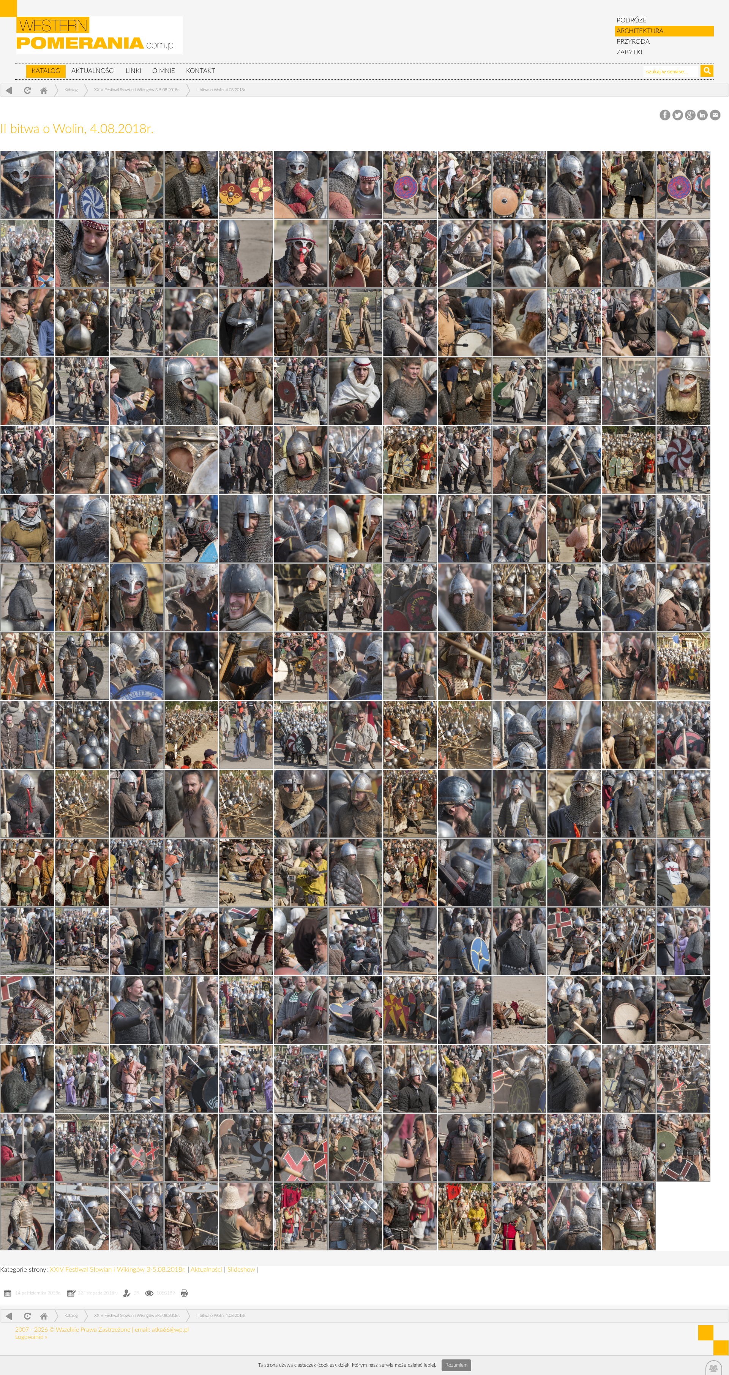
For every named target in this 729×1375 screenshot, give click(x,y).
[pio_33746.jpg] (27, 528)
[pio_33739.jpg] (136, 666)
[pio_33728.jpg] (628, 803)
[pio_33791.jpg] (191, 803)
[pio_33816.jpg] (27, 322)
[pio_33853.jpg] (628, 735)
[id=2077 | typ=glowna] (20, 67)
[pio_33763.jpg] (574, 1216)
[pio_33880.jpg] (136, 253)
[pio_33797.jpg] (410, 666)
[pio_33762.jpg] (300, 184)
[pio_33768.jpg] (464, 1147)
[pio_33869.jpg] (683, 391)
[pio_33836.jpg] (628, 1010)
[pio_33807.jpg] (574, 460)
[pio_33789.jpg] (519, 803)
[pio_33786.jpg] (355, 872)
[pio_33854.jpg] (410, 735)
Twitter (678, 115)
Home (43, 90)
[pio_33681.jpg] (300, 666)
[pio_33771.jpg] (683, 1078)
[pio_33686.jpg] (628, 528)
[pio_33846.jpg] (410, 872)
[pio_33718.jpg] (191, 1010)
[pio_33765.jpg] (191, 1216)
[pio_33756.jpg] (191, 322)
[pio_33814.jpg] (464, 322)
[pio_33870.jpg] (464, 391)
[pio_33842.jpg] (355, 941)
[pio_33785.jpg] (519, 872)
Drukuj (184, 1293)
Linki (133, 71)
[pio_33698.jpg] (136, 322)
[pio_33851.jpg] (246, 803)
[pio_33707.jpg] (574, 1147)
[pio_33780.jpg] (628, 941)
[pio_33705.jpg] (519, 1216)
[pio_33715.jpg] (683, 1010)
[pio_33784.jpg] (683, 872)
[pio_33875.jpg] (464, 1216)
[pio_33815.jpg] (246, 322)
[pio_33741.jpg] (410, 597)
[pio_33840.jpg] (683, 941)
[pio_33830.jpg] (191, 1147)
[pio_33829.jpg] (355, 1147)
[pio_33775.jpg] (27, 1078)
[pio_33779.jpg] (82, 1010)
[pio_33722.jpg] (246, 941)
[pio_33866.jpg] (628, 460)
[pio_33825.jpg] (300, 1216)
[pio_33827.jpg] (683, 1147)
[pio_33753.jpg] (628, 322)
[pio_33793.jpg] (574, 735)
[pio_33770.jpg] (136, 1147)
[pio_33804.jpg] (519, 528)
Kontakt (200, 71)
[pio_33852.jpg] (82, 803)
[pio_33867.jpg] (410, 460)
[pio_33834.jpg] (246, 1078)
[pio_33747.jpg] (519, 460)
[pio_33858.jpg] (246, 666)
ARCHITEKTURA (640, 31)
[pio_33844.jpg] (27, 941)
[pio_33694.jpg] (300, 391)
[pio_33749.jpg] (82, 460)
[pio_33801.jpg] (464, 597)
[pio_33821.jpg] (355, 184)
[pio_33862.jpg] (82, 597)
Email (715, 115)
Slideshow (242, 1269)
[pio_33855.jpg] (191, 735)
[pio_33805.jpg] (300, 528)
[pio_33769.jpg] (300, 1147)
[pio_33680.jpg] (519, 666)
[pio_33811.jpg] (410, 391)
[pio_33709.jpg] (246, 1147)
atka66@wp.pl (170, 1330)
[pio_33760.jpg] (27, 253)
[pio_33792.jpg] (27, 803)
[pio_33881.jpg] (628, 184)
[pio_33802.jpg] (246, 597)
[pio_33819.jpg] (82, 253)
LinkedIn (703, 115)
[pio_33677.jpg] (82, 872)
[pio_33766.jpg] (82, 1216)
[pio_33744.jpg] (464, 528)
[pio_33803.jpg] (27, 597)
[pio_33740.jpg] (628, 597)
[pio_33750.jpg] (574, 391)
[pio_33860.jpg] (519, 597)
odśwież (26, 90)
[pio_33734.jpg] (300, 735)
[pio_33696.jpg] (574, 322)
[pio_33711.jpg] (628, 1078)
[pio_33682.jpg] (82, 666)
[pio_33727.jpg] (136, 872)
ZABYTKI (629, 52)
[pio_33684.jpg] (355, 597)
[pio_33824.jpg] (410, 1216)
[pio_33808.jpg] (355, 460)
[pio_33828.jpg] (519, 1147)
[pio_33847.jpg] (246, 872)
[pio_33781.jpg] (464, 941)
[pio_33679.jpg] (27, 735)
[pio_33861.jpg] (300, 597)
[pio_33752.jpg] (136, 391)
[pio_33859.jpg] (27, 666)
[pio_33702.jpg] (683, 184)
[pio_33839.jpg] (136, 1010)
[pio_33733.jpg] (519, 735)
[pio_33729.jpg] (464, 803)
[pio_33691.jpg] (246, 460)
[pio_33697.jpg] (355, 322)
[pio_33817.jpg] (519, 253)
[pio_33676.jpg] (464, 735)
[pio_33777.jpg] (410, 1010)
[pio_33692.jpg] (27, 460)
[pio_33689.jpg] (683, 460)
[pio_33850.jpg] (410, 803)
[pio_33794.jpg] (355, 735)
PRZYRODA (633, 41)
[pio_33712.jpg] (464, 1078)
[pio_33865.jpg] (136, 528)
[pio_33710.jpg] (82, 1147)
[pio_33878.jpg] (574, 253)
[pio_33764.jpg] (355, 1216)
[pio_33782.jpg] (300, 941)
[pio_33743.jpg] (683, 528)
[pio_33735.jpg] (82, 184)
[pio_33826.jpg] (136, 1216)
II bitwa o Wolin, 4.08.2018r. (221, 90)
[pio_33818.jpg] (300, 253)
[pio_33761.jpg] (519, 184)
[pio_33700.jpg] (410, 253)
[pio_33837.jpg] (464, 1010)
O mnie (163, 71)
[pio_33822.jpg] (136, 184)
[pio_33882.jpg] (410, 184)
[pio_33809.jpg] (136, 460)
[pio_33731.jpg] (136, 803)
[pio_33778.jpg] (246, 1010)
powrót (9, 90)
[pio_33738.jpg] (355, 666)
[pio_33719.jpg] (27, 1010)
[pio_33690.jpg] (464, 460)
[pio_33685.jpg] (136, 597)
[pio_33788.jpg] (683, 803)
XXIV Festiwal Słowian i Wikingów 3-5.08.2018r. (137, 90)
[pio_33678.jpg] (246, 735)
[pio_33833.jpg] (410, 1078)
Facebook (666, 115)
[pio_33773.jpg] (355, 1078)
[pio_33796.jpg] (628, 666)
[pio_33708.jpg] (410, 1147)
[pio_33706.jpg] (27, 1216)
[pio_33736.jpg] (82, 735)
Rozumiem (456, 1365)
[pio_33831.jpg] (27, 1147)
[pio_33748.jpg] (300, 460)
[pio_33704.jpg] (246, 184)
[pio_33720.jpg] (574, 941)
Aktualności (93, 71)
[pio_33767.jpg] (628, 1147)
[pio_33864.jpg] (355, 528)
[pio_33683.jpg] (574, 597)
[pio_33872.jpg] (191, 184)
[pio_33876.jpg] (300, 322)
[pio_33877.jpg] (82, 322)
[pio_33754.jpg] (410, 322)
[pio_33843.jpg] (191, 941)
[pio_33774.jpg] (191, 1078)
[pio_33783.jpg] (136, 941)
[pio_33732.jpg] (683, 735)
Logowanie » (31, 1337)
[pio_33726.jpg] (300, 872)
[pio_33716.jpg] (519, 1010)
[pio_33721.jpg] (410, 941)
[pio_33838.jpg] (300, 1010)
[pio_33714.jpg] (136, 1078)
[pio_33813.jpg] (683, 322)
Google (690, 115)
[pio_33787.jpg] (191, 872)
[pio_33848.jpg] (27, 872)
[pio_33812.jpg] (191, 391)
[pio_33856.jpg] (683, 666)
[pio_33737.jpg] (574, 666)
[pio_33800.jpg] (683, 597)
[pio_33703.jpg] (464, 184)
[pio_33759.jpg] (246, 253)
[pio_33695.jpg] (82, 391)
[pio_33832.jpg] (574, 1078)
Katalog (46, 71)
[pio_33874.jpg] (519, 322)
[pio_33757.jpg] (683, 253)
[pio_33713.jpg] (300, 1078)
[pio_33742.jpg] (191, 597)
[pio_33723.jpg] (82, 941)
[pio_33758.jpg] (464, 253)
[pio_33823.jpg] (628, 1216)
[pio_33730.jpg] (300, 803)
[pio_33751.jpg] (355, 391)
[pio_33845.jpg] (574, 872)
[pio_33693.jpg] (519, 391)
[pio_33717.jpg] (355, 1010)
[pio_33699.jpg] (628, 253)
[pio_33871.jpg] (246, 391)
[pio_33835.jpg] (82, 1078)
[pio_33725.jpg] (464, 872)
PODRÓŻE (632, 20)
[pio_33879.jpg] (355, 253)
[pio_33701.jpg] (191, 253)
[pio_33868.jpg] (191, 460)
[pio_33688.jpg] (191, 528)
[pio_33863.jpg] (574, 528)
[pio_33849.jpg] (574, 803)
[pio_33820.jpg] (574, 184)
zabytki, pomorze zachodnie (99, 39)
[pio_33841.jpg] (519, 941)
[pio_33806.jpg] (82, 528)
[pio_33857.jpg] (464, 666)
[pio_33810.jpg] (628, 391)
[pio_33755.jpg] (27, 184)
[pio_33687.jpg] (410, 528)
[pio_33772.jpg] (519, 1078)
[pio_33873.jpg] (27, 391)
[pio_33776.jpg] (574, 1010)
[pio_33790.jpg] (355, 803)
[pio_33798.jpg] (191, 666)
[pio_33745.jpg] (246, 528)
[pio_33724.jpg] (628, 872)
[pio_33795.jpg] (136, 735)
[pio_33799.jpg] (246, 1216)
